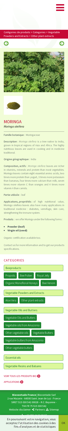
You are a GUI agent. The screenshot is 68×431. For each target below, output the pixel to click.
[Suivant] (61, 44)
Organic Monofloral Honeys (21, 283)
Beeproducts (13, 268)
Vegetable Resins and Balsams (23, 366)
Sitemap (54, 409)
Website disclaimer (20, 409)
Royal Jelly (43, 275)
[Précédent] (6, 44)
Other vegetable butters (18, 348)
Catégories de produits (17, 32)
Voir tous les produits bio (20, 376)
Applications (12, 382)
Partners (40, 409)
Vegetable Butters (43, 333)
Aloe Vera (10, 300)
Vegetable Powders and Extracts (24, 293)
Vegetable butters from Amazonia (24, 340)
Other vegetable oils (16, 333)
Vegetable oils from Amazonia (22, 325)
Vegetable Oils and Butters (21, 310)
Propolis (10, 275)
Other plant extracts (42, 36)
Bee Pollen (26, 275)
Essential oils (13, 357)
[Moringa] (34, 72)
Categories (39, 32)
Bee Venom (48, 283)
